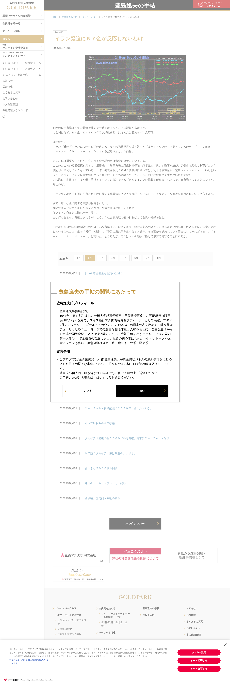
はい (142, 390)
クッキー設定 (199, 652)
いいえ (88, 390)
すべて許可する (199, 668)
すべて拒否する (199, 660)
